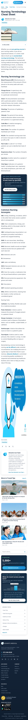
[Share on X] (6, 446)
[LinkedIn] (2, 659)
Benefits (16, 670)
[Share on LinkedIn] (9, 446)
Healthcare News (14, 616)
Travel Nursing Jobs (14, 613)
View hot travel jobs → (14, 568)
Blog (7, 7)
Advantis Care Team (10, 18)
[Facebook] (8, 659)
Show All (5, 632)
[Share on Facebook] (2, 446)
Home (2, 7)
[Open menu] (25, 2)
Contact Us (17, 668)
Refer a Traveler (4, 673)
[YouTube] (14, 659)
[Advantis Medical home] (4, 2)
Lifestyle (14, 626)
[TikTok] (11, 659)
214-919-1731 (11, 654)
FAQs (16, 673)
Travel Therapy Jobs (5, 668)
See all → (24, 478)
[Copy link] (12, 446)
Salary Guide (3, 688)
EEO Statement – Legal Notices (20, 716)
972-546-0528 (7, 652)
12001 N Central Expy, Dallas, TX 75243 (11, 656)
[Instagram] (5, 659)
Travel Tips (12, 7)
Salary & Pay (14, 620)
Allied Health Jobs (5, 670)
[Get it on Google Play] (6, 709)
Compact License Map (6, 692)
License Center (4, 690)
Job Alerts (3, 679)
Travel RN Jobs (4, 666)
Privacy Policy (4, 716)
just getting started (17, 49)
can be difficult (11, 347)
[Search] (25, 551)
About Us (17, 666)
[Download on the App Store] (6, 705)
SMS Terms (10, 716)
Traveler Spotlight (5, 677)
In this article (5, 44)
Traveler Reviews (4, 675)
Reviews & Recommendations (14, 623)
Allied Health (14, 629)
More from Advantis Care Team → (17, 472)
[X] (17, 659)
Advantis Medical (12, 354)
